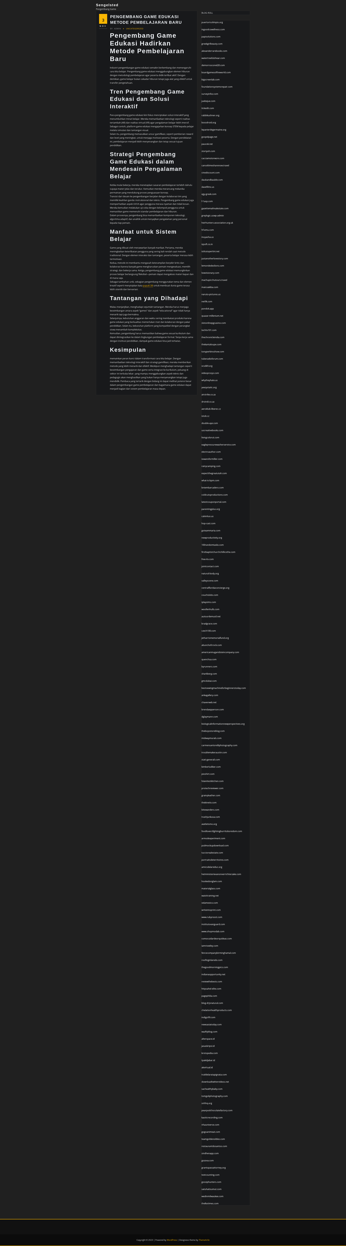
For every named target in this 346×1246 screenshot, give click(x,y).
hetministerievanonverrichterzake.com (221, 874)
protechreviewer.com (212, 788)
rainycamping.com (211, 466)
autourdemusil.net (211, 616)
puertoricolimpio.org (212, 22)
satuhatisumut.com (212, 1189)
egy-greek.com (209, 194)
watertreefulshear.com (213, 58)
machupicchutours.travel (214, 280)
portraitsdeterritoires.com (215, 859)
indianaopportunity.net (213, 974)
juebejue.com (208, 101)
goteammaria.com (211, 530)
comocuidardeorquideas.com (217, 938)
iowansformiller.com (212, 458)
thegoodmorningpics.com (215, 967)
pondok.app (208, 308)
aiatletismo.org (209, 824)
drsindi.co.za (208, 401)
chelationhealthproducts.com (217, 1010)
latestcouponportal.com (214, 501)
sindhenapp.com (210, 1153)
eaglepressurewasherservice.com (219, 444)
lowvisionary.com (210, 272)
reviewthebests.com (212, 981)
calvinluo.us (208, 516)
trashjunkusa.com (211, 816)
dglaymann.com (210, 716)
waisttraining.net (210, 895)
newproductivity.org (212, 537)
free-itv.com (208, 559)
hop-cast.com (208, 523)
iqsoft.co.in (207, 244)
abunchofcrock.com (212, 645)
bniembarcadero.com (213, 487)
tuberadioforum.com (212, 358)
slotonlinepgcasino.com (214, 322)
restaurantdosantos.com (214, 1146)
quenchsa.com (209, 659)
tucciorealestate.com (212, 852)
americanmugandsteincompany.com (220, 652)
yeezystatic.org (209, 387)
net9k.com (207, 301)
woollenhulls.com (210, 609)
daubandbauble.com (212, 179)
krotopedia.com (210, 1053)
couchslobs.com (210, 594)
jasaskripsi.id (208, 1045)
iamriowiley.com (210, 945)
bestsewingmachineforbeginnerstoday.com (224, 688)
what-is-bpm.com (210, 480)
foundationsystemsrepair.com (217, 86)
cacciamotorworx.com (213, 158)
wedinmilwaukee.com (212, 1196)
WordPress (172, 1240)
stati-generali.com (211, 759)
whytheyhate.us (210, 380)
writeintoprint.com (211, 909)
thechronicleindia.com (213, 337)
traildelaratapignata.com (214, 1074)
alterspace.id (208, 1038)
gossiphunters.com (211, 1181)
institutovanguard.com (213, 924)
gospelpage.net (209, 136)
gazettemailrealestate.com (215, 208)
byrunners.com (209, 666)
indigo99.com (208, 1017)
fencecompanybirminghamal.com (219, 952)
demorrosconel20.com (213, 65)
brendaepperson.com (213, 709)
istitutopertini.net (210, 251)
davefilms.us (208, 186)
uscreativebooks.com (212, 430)
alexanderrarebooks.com (214, 50)
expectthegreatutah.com (214, 473)
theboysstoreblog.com (213, 731)
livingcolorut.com (210, 437)
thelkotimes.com (210, 1203)
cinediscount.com (211, 172)
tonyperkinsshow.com (213, 351)
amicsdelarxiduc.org (212, 867)
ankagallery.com (210, 695)
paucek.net (207, 143)
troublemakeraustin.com (214, 752)
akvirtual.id (207, 1067)
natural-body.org (210, 573)
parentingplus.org (211, 509)
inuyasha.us (208, 237)
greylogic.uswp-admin (213, 215)
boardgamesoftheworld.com (216, 72)
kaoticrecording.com (212, 1117)
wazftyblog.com (209, 1031)
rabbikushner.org (210, 115)
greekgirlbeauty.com (212, 43)
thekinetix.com (209, 802)
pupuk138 (148, 285)
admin (115, 28)
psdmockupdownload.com (215, 845)
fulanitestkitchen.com (213, 781)
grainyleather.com (211, 795)
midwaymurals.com (212, 738)
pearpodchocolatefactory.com (217, 1110)
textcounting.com (210, 1174)
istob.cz (205, 416)
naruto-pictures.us (211, 294)
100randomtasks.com (213, 544)
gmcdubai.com (209, 680)
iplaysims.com (209, 602)
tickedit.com (208, 108)
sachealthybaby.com (212, 1088)
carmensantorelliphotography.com (219, 745)
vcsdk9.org (207, 365)
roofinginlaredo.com (212, 960)
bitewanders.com (210, 809)
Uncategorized (134, 28)
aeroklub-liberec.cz (211, 408)
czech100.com (209, 630)
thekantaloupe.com (211, 344)
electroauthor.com (211, 451)
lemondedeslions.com (213, 265)
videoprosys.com (210, 373)
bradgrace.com (209, 623)
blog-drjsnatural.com (212, 1003)
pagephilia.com (209, 995)
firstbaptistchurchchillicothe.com (218, 552)
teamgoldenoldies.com (213, 1139)
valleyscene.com (210, 580)
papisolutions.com (211, 36)
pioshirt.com (208, 773)
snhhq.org (207, 1103)
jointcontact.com (210, 566)
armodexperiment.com (213, 838)
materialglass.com (211, 888)
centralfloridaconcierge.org (215, 587)
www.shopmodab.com (213, 931)
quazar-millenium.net (212, 315)
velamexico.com (210, 902)
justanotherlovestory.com (215, 258)
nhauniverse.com (210, 1124)
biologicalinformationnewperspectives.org (223, 723)
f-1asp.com (207, 201)
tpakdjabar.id (208, 1060)
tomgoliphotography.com (215, 1096)
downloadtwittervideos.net (215, 1081)
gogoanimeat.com (211, 1131)
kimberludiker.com (211, 766)
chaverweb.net (209, 702)
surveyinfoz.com (210, 93)
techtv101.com (209, 330)
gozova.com (208, 1160)
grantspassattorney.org (214, 1167)
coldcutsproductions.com (215, 494)
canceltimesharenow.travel (215, 165)
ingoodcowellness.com (213, 29)
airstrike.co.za (209, 394)
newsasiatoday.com (212, 1024)
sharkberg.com (209, 673)
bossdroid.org (209, 122)
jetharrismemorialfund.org (215, 637)
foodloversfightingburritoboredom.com (222, 831)
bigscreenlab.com (211, 79)
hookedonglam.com (212, 881)
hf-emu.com (208, 229)
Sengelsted (107, 5)
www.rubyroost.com (212, 917)
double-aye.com (210, 423)
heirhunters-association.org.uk (217, 222)
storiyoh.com (208, 151)
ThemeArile (204, 1240)
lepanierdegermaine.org (214, 129)
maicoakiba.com (210, 287)
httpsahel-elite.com (211, 988)
